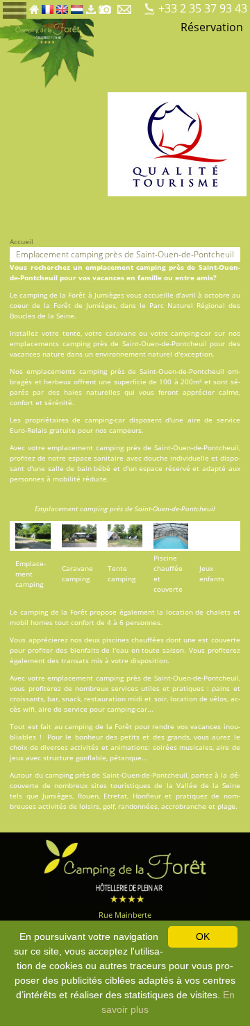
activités (84, 747)
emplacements (34, 343)
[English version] (62, 5)
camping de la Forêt (52, 295)
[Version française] (47, 5)
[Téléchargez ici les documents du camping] (91, 5)
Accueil (21, 241)
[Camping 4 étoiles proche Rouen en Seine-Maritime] (47, 52)
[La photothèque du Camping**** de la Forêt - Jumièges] (105, 5)
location (179, 612)
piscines (115, 639)
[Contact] (125, 5)
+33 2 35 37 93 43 (202, 8)
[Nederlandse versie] (77, 5)
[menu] (14, 9)
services (124, 688)
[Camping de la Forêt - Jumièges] (125, 869)
